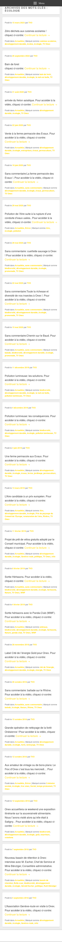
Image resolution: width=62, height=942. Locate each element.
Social (33, 786)
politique (38, 556)
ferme (30, 473)
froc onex (25, 786)
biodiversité (10, 268)
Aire (48, 228)
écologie (38, 43)
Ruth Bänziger (50, 885)
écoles (30, 43)
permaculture (45, 150)
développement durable (15, 77)
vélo (53, 556)
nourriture (45, 834)
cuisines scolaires (48, 41)
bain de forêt (45, 74)
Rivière (46, 516)
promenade (10, 271)
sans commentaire (33, 187)
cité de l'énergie (47, 667)
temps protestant (44, 786)
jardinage (38, 473)
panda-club (17, 632)
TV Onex (46, 43)
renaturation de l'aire (32, 516)
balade (8, 352)
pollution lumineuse (13, 395)
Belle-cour (18, 883)
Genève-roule (27, 556)
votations (9, 837)
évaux (35, 150)
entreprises (26, 150)
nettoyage (30, 744)
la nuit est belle (42, 77)
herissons (51, 589)
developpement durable (15, 43)
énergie (39, 670)
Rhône (30, 707)
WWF (23, 592)
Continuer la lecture (37, 35)
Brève (28, 228)
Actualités (19, 41)
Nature (8, 592)
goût (38, 834)
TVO (30, 22)
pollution (17, 230)
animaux (43, 626)
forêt (23, 744)
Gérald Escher (27, 885)
